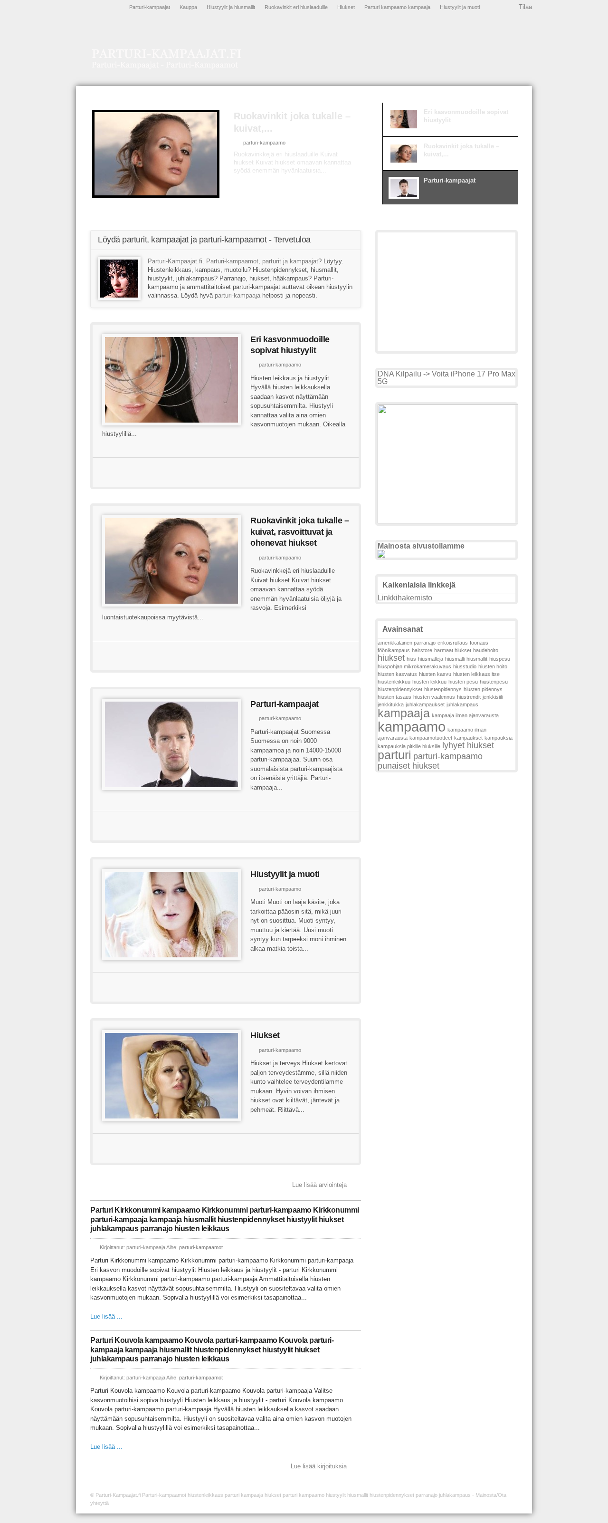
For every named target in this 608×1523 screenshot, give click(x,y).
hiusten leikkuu (429, 681)
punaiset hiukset (408, 766)
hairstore (422, 650)
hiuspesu (499, 659)
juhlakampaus (462, 704)
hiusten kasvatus (397, 674)
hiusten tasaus (394, 697)
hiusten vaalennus (434, 697)
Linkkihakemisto (405, 598)
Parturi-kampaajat (149, 7)
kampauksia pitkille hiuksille (409, 746)
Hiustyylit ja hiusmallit (231, 7)
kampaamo (412, 726)
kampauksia (498, 738)
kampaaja (404, 713)
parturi (394, 755)
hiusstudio (464, 666)
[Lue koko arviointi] (282, 175)
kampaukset (468, 738)
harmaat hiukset (452, 650)
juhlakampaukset (425, 704)
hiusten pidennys (483, 689)
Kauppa (188, 7)
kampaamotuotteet (430, 738)
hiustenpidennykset (400, 689)
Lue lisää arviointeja (319, 1184)
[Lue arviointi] (314, 472)
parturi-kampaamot (201, 1247)
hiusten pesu (463, 681)
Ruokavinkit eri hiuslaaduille (296, 7)
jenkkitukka (391, 704)
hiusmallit (476, 659)
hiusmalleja (430, 659)
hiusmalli (455, 659)
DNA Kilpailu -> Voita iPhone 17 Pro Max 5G (446, 378)
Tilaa (525, 6)
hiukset (391, 658)
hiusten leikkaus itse (476, 674)
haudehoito (485, 650)
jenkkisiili (493, 697)
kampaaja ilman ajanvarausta (465, 715)
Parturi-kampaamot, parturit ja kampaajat (262, 261)
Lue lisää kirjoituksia (319, 1466)
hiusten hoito (492, 666)
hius (411, 659)
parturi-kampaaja (237, 295)
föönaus (479, 643)
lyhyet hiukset (468, 745)
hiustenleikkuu (394, 681)
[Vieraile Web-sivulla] (225, 472)
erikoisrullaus (452, 643)
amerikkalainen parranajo (407, 643)
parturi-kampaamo (277, 130)
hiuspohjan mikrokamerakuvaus (414, 666)
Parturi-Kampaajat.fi (175, 261)
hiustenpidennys (443, 689)
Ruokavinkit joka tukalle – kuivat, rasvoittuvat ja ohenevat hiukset (299, 532)
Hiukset (346, 7)
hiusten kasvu (435, 674)
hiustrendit (469, 697)
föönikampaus (394, 650)
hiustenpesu (494, 681)
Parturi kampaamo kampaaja (397, 7)
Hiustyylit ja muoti (460, 7)
